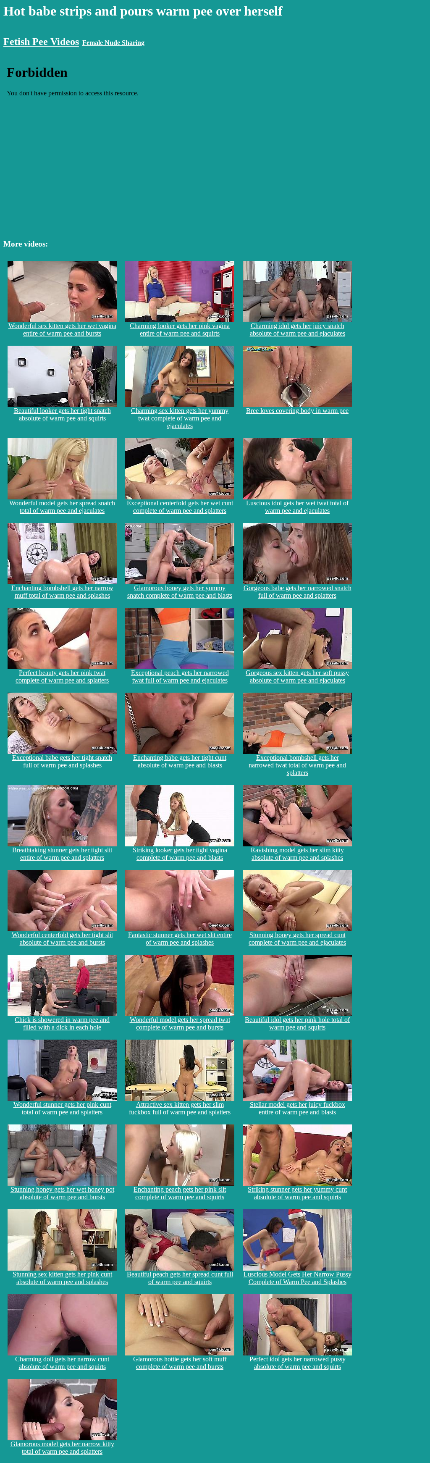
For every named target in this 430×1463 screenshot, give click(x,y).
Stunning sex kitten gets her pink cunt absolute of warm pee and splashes (62, 1278)
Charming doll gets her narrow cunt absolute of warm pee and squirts (62, 1362)
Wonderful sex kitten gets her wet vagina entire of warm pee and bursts (62, 329)
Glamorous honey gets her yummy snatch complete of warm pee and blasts (179, 591)
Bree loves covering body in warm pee (297, 410)
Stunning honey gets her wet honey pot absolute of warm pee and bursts (62, 1193)
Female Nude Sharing (113, 42)
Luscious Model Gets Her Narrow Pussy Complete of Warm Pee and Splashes (297, 1278)
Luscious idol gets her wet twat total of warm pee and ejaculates (297, 506)
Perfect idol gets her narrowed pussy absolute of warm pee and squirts (297, 1362)
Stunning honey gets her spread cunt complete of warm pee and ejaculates (297, 938)
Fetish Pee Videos (41, 41)
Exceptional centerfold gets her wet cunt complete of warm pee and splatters (180, 506)
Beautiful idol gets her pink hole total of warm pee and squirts (297, 1023)
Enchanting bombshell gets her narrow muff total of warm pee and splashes (62, 591)
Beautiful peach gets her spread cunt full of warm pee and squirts (180, 1278)
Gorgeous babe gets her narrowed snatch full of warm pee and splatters (297, 591)
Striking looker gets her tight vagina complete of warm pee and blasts (180, 853)
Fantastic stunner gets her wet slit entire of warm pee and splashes (180, 938)
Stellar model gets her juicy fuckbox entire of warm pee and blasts (297, 1108)
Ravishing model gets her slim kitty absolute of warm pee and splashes (297, 853)
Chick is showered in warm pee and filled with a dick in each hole (62, 1023)
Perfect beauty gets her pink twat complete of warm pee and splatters (62, 676)
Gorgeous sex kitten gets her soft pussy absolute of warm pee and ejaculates (297, 676)
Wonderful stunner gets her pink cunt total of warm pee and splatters (62, 1108)
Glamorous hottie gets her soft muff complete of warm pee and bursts (180, 1362)
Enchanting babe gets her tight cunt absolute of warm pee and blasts (179, 761)
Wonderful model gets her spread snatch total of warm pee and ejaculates (62, 506)
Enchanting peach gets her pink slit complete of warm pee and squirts (180, 1193)
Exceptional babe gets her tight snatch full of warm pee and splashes (62, 761)
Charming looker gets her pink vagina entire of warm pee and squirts (180, 329)
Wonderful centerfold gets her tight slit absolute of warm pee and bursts (62, 938)
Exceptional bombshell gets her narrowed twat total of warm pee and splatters (297, 765)
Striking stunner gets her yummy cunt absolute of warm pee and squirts (297, 1193)
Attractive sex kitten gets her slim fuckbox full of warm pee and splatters (180, 1108)
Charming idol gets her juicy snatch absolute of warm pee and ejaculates (297, 329)
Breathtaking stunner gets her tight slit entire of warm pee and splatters (62, 853)
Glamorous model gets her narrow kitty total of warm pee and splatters (62, 1447)
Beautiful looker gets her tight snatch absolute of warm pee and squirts (62, 414)
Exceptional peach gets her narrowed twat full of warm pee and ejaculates (180, 676)
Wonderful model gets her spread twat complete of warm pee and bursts (180, 1023)
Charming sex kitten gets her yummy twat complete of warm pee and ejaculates (179, 418)
